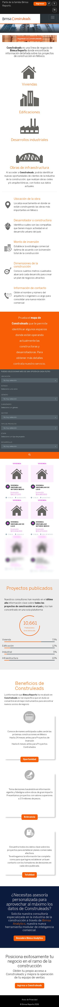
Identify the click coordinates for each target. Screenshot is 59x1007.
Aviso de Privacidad (29, 1000)
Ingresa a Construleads (29, 985)
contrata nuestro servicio (29, 364)
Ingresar (40, 4)
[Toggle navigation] (53, 17)
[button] (29, 380)
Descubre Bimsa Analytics (29, 938)
